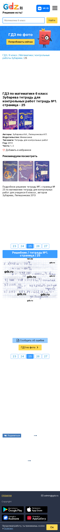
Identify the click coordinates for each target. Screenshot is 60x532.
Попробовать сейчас (20, 41)
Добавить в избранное (18, 150)
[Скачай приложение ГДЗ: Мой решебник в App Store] (36, 509)
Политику (8, 528)
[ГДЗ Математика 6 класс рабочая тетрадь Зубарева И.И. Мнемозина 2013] (41, 171)
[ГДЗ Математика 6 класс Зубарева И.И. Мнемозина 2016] (10, 171)
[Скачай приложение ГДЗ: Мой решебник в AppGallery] (36, 517)
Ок (52, 527)
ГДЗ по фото (28, 347)
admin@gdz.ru (51, 495)
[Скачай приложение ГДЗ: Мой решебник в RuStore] (13, 517)
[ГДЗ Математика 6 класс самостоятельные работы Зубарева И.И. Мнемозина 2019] (26, 171)
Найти (52, 20)
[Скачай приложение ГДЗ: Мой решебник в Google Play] (13, 509)
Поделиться (14, 435)
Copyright (7, 501)
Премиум (7, 495)
